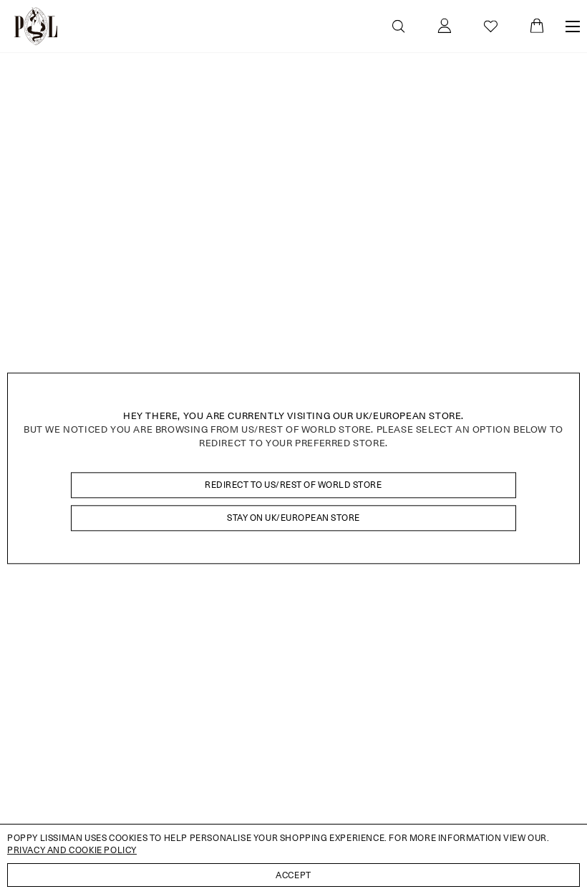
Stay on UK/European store (293, 517)
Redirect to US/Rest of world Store (293, 485)
